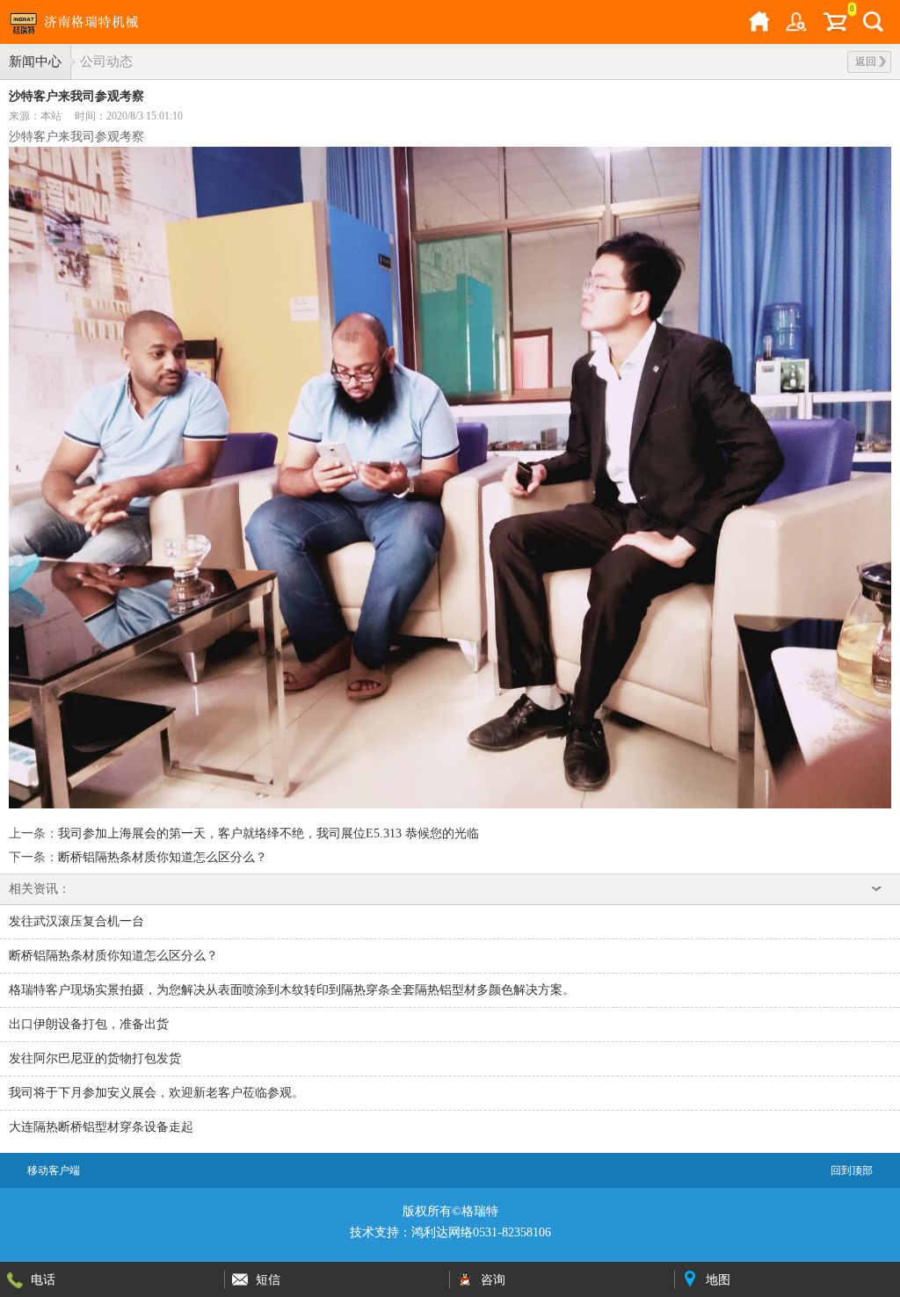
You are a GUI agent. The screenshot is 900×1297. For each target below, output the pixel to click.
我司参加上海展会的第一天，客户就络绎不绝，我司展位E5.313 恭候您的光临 (268, 833)
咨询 (493, 1279)
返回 (865, 61)
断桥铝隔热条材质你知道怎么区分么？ (162, 857)
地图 (718, 1279)
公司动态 (106, 61)
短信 (268, 1279)
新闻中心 (35, 61)
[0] (835, 22)
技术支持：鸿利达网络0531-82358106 (450, 1232)
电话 (43, 1279)
